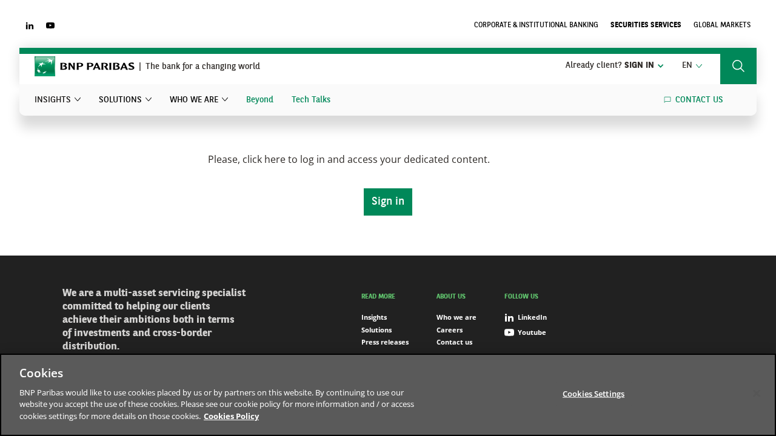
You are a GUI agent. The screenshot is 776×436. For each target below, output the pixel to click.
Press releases (385, 341)
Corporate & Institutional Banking (536, 25)
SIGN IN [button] (610, 65)
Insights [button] (53, 100)
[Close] (756, 393)
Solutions (376, 329)
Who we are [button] (194, 100)
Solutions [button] (120, 100)
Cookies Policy (231, 415)
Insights (374, 317)
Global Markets (722, 25)
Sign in (388, 201)
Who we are (456, 317)
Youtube (532, 332)
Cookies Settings (593, 393)
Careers (449, 329)
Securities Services (645, 25)
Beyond (259, 100)
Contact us (699, 100)
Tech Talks (311, 100)
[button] (692, 66)
